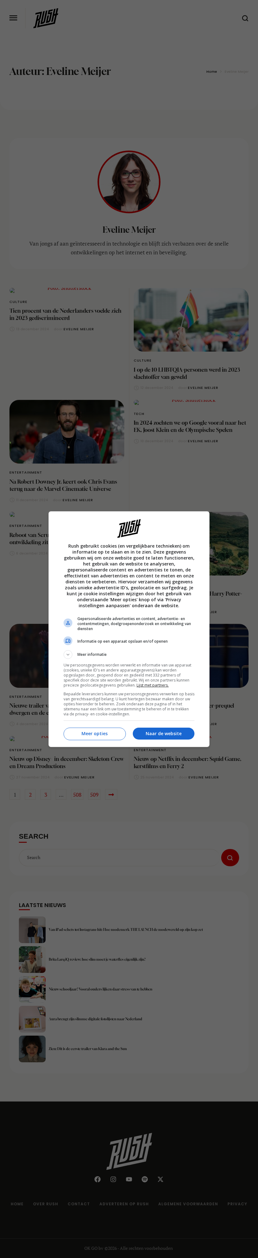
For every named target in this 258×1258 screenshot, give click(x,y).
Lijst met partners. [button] (153, 685)
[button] (129, 654)
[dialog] (129, 629)
